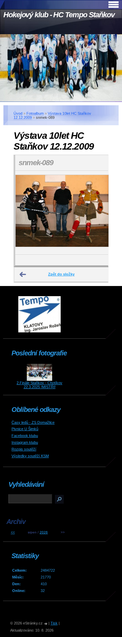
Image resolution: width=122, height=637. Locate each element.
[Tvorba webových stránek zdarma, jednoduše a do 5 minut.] (46, 623)
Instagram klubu (25, 442)
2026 (44, 532)
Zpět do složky (61, 274)
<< (13, 532)
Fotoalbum (35, 113)
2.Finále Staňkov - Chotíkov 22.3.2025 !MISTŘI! (39, 385)
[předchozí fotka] (26, 213)
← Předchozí (23, 274)
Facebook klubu (25, 436)
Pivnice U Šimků (25, 429)
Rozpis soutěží (24, 449)
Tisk (54, 623)
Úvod (18, 113)
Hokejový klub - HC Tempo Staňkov (59, 14)
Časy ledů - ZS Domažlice (33, 422)
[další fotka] (97, 213)
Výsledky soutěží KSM (30, 456)
